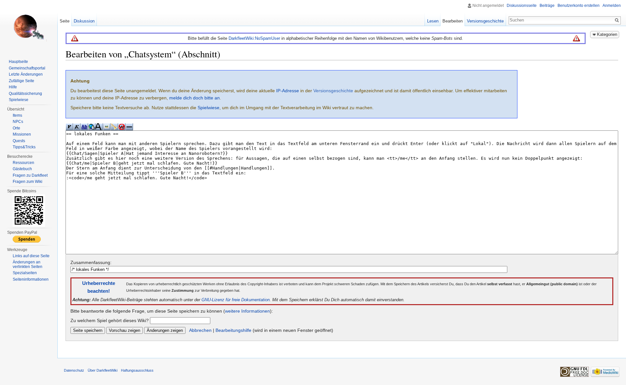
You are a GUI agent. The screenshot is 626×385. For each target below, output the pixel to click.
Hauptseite (18, 61)
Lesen (433, 21)
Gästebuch (22, 169)
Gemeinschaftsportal (27, 68)
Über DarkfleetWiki (102, 370)
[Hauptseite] (29, 26)
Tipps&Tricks (24, 147)
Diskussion (84, 21)
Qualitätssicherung (25, 93)
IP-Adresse (287, 90)
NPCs (18, 121)
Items (17, 115)
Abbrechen (200, 330)
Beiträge (547, 5)
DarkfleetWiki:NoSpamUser (254, 38)
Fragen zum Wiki (27, 181)
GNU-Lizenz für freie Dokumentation (235, 300)
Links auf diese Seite (31, 256)
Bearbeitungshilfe (233, 330)
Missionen (22, 134)
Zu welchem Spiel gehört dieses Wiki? (109, 320)
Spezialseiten (25, 273)
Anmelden (612, 5)
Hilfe (13, 87)
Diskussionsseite (522, 5)
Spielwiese (208, 107)
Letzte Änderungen (26, 74)
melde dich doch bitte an (194, 97)
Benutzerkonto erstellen (579, 5)
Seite (64, 21)
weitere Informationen (247, 311)
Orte (16, 128)
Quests (19, 141)
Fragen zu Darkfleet (30, 175)
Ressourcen (23, 162)
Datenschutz (74, 370)
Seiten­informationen (31, 279)
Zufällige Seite (21, 81)
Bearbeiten (452, 21)
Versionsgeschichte (333, 90)
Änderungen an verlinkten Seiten (27, 264)
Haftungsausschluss (137, 370)
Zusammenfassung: (91, 262)
